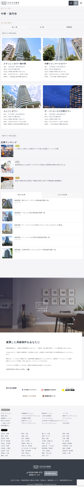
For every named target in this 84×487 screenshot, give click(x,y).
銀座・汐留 (45, 438)
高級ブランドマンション (69, 415)
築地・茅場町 (66, 448)
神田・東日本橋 (26, 450)
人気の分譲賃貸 (46, 415)
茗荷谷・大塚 (5, 453)
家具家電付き (5, 425)
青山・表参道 (26, 438)
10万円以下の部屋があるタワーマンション (55, 420)
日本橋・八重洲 (5, 448)
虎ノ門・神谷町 (5, 441)
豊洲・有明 (65, 433)
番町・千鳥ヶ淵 (46, 453)
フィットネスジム (47, 418)
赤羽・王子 (45, 455)
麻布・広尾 (25, 433)
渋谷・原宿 (65, 436)
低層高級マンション (27, 413)
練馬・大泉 (4, 455)
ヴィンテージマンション (49, 423)
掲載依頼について (53, 480)
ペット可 (65, 413)
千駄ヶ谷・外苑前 (27, 445)
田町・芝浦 (4, 436)
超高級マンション (6, 418)
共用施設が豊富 (26, 418)
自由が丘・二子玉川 (48, 445)
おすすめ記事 (62, 194)
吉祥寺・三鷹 (66, 453)
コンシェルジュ (67, 418)
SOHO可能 (65, 423)
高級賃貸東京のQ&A (66, 480)
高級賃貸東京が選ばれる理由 (15, 369)
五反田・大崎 (5, 450)
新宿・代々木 (46, 436)
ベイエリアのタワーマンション (31, 415)
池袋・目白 (25, 436)
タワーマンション (6, 413)
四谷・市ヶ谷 (46, 443)
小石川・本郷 (5, 445)
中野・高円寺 (26, 453)
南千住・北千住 (26, 455)
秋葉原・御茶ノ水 (27, 443)
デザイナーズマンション (29, 423)
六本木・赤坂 (5, 433)
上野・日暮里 (46, 450)
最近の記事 (21, 194)
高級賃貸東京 (39, 484)
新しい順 (14, 27)
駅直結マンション (47, 413)
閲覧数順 (69, 27)
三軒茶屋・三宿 (67, 445)
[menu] (81, 3)
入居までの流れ (15, 480)
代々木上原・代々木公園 (29, 448)
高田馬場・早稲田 (47, 448)
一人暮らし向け (5, 423)
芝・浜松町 (65, 441)
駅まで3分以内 (5, 420)
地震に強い (4, 415)
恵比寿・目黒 (5, 438)
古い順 (42, 27)
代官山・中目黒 (5, 443)
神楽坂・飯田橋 (67, 443)
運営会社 (43, 480)
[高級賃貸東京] (10, 3)
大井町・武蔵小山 (47, 441)
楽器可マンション (27, 420)
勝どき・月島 (46, 433)
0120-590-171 (36, 473)
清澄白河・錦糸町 (67, 450)
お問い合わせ (52, 473)
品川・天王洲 (26, 441)
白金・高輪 (65, 438)
